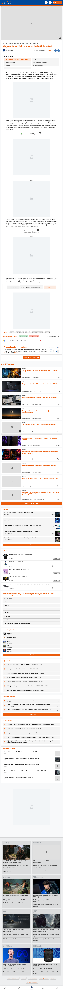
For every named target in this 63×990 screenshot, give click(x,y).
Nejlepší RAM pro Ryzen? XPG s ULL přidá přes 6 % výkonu (40, 479)
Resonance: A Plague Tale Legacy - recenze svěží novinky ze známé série (15, 866)
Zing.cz (5, 772)
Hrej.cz (5, 753)
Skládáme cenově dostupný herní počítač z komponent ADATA (39, 439)
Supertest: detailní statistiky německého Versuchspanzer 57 (21, 758)
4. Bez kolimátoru (8, 68)
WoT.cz (5, 759)
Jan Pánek (26, 445)
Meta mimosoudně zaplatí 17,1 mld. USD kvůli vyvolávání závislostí (14, 965)
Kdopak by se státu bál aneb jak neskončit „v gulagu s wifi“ (41, 465)
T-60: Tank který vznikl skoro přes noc (12, 939)
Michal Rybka (9, 50)
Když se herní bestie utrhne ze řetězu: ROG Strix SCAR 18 (40, 384)
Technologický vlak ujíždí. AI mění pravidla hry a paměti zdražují (39, 371)
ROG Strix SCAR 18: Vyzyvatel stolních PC (43, 870)
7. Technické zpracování (39, 65)
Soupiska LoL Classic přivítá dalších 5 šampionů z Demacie (46, 905)
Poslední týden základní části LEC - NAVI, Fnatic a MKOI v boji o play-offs (45, 896)
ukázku (16, 352)
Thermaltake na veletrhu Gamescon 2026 (13, 971)
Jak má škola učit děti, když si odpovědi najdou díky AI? (39, 424)
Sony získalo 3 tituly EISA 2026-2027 (42, 968)
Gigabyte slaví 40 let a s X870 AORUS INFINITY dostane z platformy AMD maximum (40, 493)
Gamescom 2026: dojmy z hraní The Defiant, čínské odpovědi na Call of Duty (26, 771)
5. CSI (34, 59)
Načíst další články (31, 503)
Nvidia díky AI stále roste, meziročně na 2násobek (15, 968)
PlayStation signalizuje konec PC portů (13, 902)
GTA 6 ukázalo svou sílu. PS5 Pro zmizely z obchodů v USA (21, 752)
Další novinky (31, 545)
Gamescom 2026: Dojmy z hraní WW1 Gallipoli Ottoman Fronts (21, 764)
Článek (11, 43)
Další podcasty (31, 714)
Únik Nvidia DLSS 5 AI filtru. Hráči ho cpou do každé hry (46, 935)
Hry (7, 43)
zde (5, 352)
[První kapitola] (5, 287)
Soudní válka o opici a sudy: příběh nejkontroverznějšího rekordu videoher (40, 452)
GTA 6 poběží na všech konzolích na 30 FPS (14, 899)
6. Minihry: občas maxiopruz (40, 62)
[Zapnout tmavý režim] (50, 2)
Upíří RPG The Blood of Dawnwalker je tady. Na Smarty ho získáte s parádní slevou (15, 861)
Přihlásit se (57, 2)
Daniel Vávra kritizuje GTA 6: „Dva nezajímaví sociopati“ (44, 939)
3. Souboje (7, 65)
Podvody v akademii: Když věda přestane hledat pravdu (39, 397)
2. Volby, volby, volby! (9, 62)
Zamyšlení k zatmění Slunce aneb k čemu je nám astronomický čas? (37, 411)
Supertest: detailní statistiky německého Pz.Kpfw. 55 (19, 777)
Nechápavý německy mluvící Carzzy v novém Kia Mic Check (46, 900)
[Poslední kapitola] (57, 287)
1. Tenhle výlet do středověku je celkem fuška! (16, 59)
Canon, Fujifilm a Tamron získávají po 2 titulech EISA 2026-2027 (46, 965)
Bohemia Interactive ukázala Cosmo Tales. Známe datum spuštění (16, 870)
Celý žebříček (31, 655)
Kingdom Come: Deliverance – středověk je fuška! (26, 43)
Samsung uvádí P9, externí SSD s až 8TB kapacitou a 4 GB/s (46, 972)
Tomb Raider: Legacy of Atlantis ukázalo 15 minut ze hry (15, 896)
